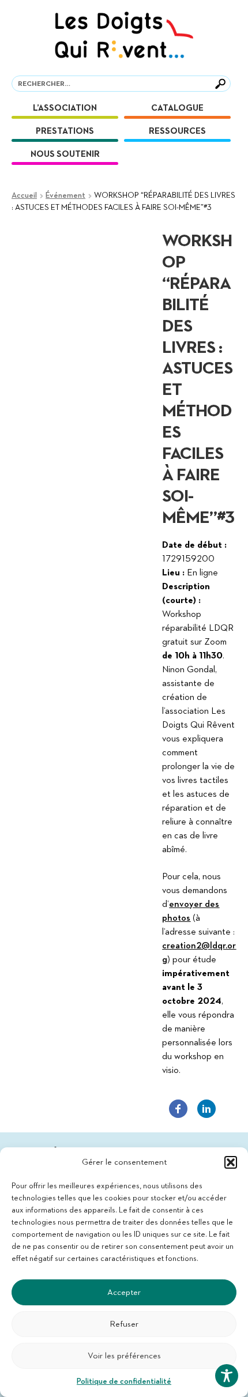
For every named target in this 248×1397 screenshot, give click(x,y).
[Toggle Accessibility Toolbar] (226, 1375)
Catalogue (177, 108)
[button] (230, 1162)
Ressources (177, 131)
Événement (65, 195)
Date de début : (194, 545)
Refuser (124, 1324)
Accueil (24, 195)
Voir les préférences (124, 1355)
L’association (65, 108)
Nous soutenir (65, 154)
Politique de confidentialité (124, 1381)
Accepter (124, 1292)
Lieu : (173, 573)
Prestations (65, 131)
